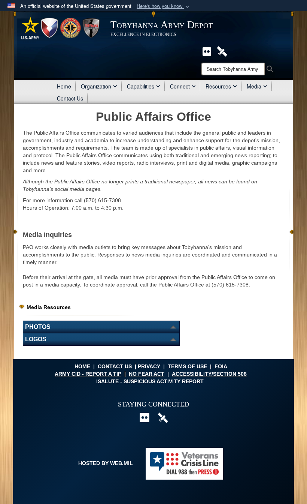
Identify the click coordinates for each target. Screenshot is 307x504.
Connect (180, 86)
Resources (218, 86)
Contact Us (70, 98)
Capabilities (140, 86)
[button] (164, 6)
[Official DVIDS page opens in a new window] (222, 50)
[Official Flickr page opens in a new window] (207, 50)
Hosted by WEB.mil (105, 463)
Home (64, 86)
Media (254, 86)
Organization (96, 86)
